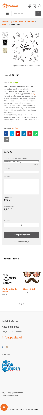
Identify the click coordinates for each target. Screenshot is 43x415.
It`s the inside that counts (10, 290)
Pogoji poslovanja (15, 392)
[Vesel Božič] (6, 133)
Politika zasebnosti (10, 395)
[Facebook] (3, 347)
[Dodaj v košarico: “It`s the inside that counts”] (6, 285)
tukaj (33, 94)
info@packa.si (12, 337)
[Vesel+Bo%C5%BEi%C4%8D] (12, 133)
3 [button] (23, 304)
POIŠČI (38, 13)
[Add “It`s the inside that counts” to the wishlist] (17, 285)
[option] (11, 283)
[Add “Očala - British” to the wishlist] (37, 285)
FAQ (3, 392)
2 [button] (21, 304)
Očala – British (29, 289)
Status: (6, 82)
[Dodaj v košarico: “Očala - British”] (26, 285)
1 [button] (19, 304)
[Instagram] (7, 347)
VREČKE (15, 128)
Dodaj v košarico (21, 234)
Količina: (7, 221)
